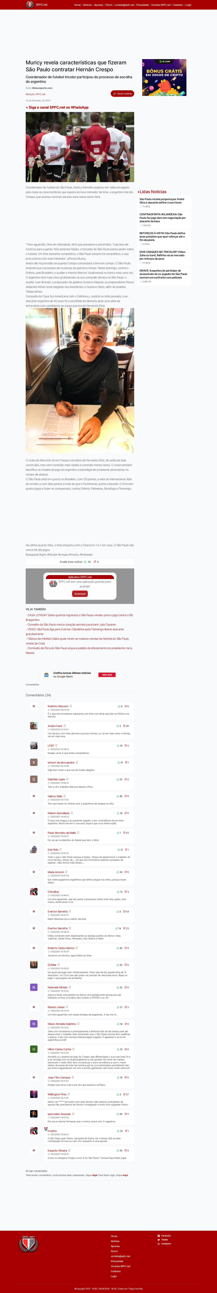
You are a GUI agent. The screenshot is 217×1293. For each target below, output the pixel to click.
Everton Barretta (57, 911)
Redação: (35, 94)
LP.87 (51, 745)
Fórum (109, 4)
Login (188, 4)
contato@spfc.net (124, 4)
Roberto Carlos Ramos (61, 948)
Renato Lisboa (56, 1007)
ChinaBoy (53, 891)
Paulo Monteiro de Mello (62, 832)
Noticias (87, 4)
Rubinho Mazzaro (58, 706)
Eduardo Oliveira (57, 1150)
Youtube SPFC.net (160, 4)
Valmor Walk (55, 796)
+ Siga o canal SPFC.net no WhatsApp (57, 107)
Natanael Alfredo (57, 987)
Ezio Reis (53, 849)
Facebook (166, 1235)
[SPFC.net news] (80, 674)
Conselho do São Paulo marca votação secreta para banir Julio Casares (72, 624)
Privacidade (142, 4)
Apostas (98, 4)
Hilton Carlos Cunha (59, 1049)
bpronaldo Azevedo (59, 1114)
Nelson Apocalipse (58, 813)
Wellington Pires (57, 1094)
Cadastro (178, 4)
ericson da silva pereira (61, 762)
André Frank (55, 726)
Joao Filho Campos (59, 1077)
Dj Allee (52, 964)
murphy (52, 1130)
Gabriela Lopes (56, 779)
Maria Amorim (56, 872)
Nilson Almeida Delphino (62, 1023)
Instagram (166, 1243)
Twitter (164, 1239)
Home (77, 4)
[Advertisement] (108, 32)
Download (80, 593)
